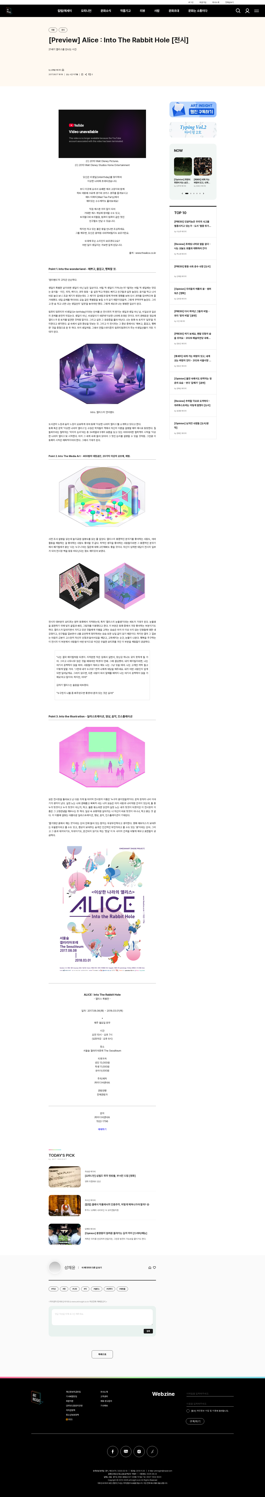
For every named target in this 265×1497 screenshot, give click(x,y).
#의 (85, 1289)
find (238, 11)
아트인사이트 (9, 10)
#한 (64, 1289)
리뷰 (142, 11)
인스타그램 (139, 1451)
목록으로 (102, 1354)
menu (256, 11)
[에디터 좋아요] (154, 1267)
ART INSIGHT (37, 1397)
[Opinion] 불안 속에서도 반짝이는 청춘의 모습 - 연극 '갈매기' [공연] (193, 380)
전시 (63, 30)
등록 (148, 1331)
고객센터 (104, 1396)
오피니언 (86, 11)
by (55, 70)
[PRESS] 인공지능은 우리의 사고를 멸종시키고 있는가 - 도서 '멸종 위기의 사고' (192, 224)
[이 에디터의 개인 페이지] (63, 70)
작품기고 (125, 11)
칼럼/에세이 (65, 11)
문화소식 (106, 11)
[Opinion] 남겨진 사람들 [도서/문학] (191, 425)
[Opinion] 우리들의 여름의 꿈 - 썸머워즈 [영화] (192, 291)
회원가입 (203, 2)
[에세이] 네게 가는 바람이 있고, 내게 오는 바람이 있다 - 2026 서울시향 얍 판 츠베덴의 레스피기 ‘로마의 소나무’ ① (202, 181)
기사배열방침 (71, 1396)
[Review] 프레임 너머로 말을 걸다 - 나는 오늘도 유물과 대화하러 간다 (192, 246)
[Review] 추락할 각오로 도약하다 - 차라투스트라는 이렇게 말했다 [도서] (192, 403)
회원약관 (69, 1401)
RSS (70, 1419)
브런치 (152, 1451)
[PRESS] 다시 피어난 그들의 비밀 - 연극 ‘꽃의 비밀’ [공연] (191, 313)
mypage (247, 11)
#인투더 (109, 1289)
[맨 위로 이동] (254, 1486)
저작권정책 (70, 1410)
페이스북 (112, 1451)
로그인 (190, 2)
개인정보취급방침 (73, 1392)
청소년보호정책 (72, 1415)
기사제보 (104, 1405)
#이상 (53, 1289)
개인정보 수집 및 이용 (206, 1410)
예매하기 (102, 1129)
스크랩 (82, 74)
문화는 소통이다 (197, 11)
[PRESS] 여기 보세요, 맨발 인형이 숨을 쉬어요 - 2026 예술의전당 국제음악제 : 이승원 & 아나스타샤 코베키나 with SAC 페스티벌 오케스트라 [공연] (192, 336)
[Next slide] (203, 193)
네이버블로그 (125, 1451)
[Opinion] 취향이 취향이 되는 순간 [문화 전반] (182, 181)
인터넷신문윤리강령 (74, 1405)
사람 (156, 11)
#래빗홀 (122, 1289)
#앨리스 (97, 1289)
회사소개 (215, 2)
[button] (186, 193)
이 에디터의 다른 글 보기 (92, 1267)
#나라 (75, 1289)
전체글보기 (229, 2)
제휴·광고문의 (106, 1401)
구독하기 (195, 1421)
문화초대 (174, 11)
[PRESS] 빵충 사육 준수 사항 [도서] (192, 266)
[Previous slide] (182, 193)
